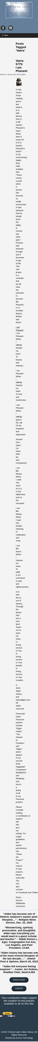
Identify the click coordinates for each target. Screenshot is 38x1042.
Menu (6, 35)
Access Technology (24, 1038)
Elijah (19, 749)
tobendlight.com (23, 700)
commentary (21, 157)
